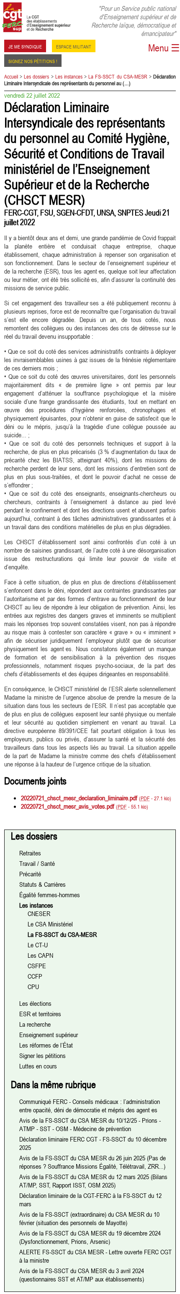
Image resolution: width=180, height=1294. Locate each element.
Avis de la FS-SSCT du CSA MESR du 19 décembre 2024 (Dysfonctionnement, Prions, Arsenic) (90, 1237)
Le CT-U (38, 945)
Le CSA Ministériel (50, 924)
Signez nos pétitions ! (32, 60)
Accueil (11, 76)
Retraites (30, 853)
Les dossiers (36, 76)
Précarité (30, 874)
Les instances (68, 76)
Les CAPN (40, 955)
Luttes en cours (38, 1066)
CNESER (39, 913)
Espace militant (73, 46)
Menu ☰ (164, 48)
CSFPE (37, 966)
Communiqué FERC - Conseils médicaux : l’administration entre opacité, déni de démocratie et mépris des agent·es (89, 1105)
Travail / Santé (37, 863)
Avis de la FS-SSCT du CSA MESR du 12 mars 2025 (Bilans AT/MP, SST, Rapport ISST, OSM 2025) (93, 1180)
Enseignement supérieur (48, 1034)
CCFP (35, 976)
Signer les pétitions (42, 1055)
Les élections (35, 1003)
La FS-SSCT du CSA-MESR (117, 76)
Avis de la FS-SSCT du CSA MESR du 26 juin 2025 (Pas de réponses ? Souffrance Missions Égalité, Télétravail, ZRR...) (92, 1162)
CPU (33, 986)
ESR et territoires (40, 1014)
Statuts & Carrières (42, 884)
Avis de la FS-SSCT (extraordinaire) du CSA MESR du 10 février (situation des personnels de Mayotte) (89, 1218)
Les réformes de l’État (46, 1045)
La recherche (35, 1024)
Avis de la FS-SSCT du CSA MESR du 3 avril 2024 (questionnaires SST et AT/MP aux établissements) (81, 1274)
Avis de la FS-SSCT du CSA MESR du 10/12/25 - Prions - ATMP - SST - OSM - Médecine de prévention (90, 1124)
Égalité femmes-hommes (49, 895)
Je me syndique (25, 46)
